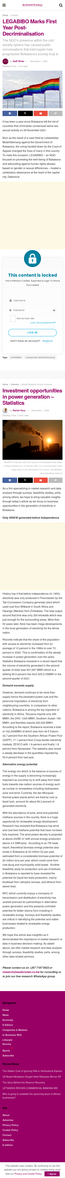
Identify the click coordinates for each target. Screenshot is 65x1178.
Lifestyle (14, 15)
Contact (7, 1135)
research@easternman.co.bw (21, 972)
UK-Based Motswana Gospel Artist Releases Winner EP (31, 1076)
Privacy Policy (10, 1125)
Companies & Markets (14, 1029)
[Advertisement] (32, 215)
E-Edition (7, 1025)
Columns (15, 384)
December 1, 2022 (39, 61)
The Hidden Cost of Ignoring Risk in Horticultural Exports (32, 1071)
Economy (7, 1020)
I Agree (52, 1173)
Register (47, 341)
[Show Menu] (4, 5)
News (5, 1015)
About (6, 1115)
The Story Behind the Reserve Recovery (23, 1082)
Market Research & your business (37, 384)
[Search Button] (60, 5)
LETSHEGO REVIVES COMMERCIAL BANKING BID (30, 1088)
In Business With (12, 1034)
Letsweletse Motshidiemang (40, 357)
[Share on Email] (41, 113)
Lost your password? (43, 322)
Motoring (6, 1043)
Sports (6, 1050)
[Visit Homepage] (32, 5)
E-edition (7, 1145)
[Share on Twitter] (25, 113)
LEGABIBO (16, 357)
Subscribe (8, 1055)
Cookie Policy (10, 1130)
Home (5, 15)
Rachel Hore (19, 410)
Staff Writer (18, 61)
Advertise (7, 1120)
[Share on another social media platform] (55, 113)
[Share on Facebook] (9, 113)
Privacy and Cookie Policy (28, 1173)
